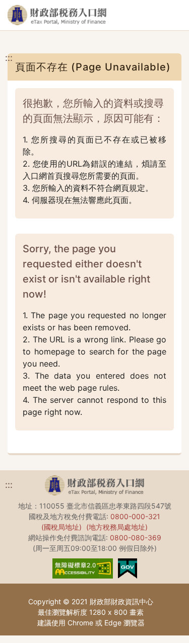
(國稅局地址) (61, 527)
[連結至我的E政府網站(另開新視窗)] (127, 567)
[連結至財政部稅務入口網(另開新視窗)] (94, 487)
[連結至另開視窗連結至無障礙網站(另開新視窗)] (82, 567)
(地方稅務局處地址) (117, 527)
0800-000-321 (135, 516)
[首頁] (57, 15)
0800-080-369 (135, 537)
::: (9, 57)
